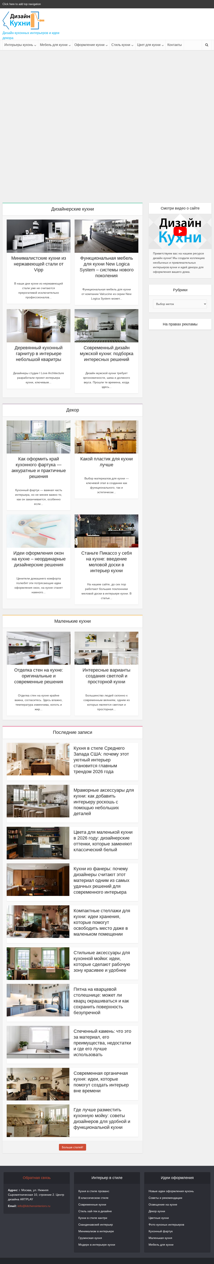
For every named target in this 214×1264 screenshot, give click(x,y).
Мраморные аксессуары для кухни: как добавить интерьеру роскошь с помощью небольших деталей (104, 802)
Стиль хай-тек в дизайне (95, 1211)
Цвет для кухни (148, 45)
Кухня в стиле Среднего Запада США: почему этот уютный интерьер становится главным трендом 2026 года (101, 760)
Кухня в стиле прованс (93, 1191)
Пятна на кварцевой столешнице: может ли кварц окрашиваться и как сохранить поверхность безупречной (101, 1001)
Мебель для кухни (54, 45)
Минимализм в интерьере (96, 1231)
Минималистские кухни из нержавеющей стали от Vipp (38, 263)
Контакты (174, 45)
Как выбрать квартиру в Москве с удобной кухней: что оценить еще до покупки (35, 68)
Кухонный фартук (161, 1231)
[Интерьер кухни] (23, 20)
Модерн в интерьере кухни (96, 1244)
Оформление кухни (89, 45)
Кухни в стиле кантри (92, 1218)
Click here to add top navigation (22, 4)
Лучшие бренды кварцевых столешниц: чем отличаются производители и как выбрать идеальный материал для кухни (178, 119)
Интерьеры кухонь (18, 45)
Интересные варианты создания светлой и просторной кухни (106, 675)
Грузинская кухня (90, 1238)
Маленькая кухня (160, 1238)
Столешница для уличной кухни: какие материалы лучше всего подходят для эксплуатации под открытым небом (107, 168)
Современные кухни (92, 1204)
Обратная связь (37, 1178)
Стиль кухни (120, 45)
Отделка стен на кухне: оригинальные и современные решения (38, 675)
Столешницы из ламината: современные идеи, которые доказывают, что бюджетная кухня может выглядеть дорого (35, 168)
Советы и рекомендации (165, 1197)
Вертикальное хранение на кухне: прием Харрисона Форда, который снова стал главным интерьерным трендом (107, 71)
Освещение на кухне (163, 1204)
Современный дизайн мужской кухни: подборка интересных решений (106, 353)
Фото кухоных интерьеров (166, 1224)
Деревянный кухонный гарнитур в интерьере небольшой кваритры (38, 353)
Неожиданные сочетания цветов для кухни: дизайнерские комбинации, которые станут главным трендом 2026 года (35, 119)
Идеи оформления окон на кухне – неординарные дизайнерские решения (39, 558)
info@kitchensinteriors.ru (34, 1206)
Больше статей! (72, 1147)
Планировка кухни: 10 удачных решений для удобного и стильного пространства (106, 116)
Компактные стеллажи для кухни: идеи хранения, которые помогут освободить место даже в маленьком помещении (102, 922)
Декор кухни (157, 1211)
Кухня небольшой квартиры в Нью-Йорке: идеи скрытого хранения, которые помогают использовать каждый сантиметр (178, 74)
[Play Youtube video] (180, 231)
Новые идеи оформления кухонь (171, 1191)
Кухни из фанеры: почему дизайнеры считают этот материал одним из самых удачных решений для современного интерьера (101, 880)
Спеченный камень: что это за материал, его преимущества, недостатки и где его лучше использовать (102, 1043)
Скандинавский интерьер (95, 1224)
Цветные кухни (159, 1218)
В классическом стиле (93, 1197)
